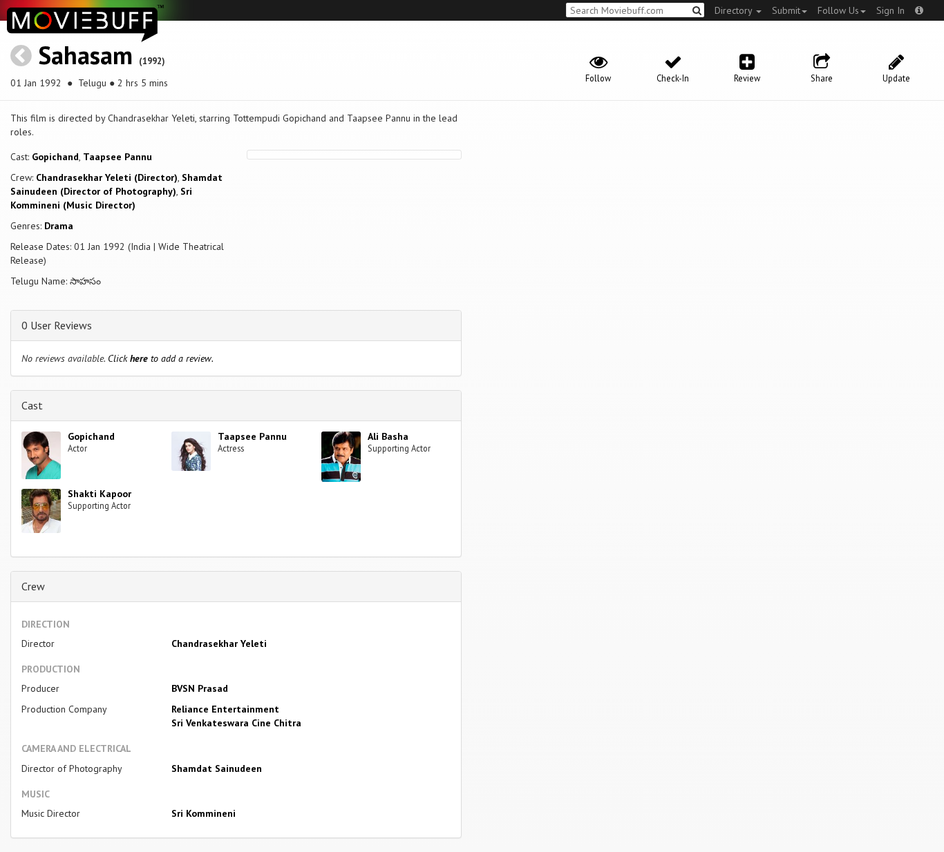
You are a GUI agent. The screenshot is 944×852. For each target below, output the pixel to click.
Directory (735, 10)
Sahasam (85, 55)
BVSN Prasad (199, 688)
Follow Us (838, 10)
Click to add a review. (161, 358)
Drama (58, 226)
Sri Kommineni (203, 813)
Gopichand (55, 157)
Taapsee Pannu (117, 157)
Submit (786, 10)
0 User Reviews (56, 325)
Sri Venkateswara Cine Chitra (236, 723)
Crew (33, 586)
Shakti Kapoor (99, 493)
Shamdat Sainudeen (216, 768)
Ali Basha (388, 436)
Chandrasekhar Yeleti (219, 643)
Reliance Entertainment (225, 709)
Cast (32, 405)
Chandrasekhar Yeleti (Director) (107, 177)
